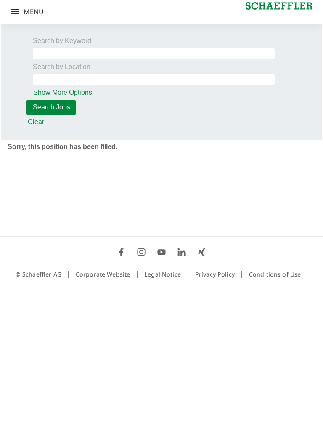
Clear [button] (36, 121)
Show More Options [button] (62, 92)
